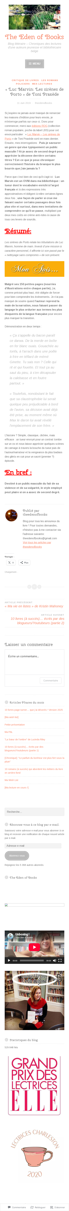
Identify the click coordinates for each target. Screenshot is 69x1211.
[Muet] (54, 960)
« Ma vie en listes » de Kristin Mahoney (34, 604)
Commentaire (50, 680)
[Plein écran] (60, 960)
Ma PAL (9, 732)
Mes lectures (42, 84)
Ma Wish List (11, 780)
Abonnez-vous (17, 855)
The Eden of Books (34, 36)
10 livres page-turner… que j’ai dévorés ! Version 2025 (34, 710)
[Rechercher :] (34, 812)
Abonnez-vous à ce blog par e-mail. (34, 825)
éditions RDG (40, 125)
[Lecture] (9, 960)
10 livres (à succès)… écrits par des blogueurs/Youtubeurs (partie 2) (37, 619)
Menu (36, 63)
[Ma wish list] (11, 717)
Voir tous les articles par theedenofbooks (37, 544)
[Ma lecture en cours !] (16, 787)
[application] (34, 947)
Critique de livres (25, 80)
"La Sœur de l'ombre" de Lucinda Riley (25, 739)
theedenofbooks (43, 103)
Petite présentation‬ (15, 724)
